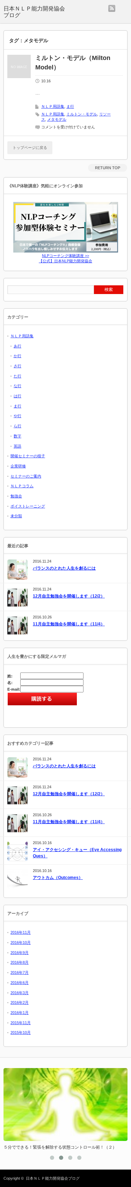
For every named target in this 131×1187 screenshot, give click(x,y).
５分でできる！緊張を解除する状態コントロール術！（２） (60, 1147)
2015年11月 (20, 1023)
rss (111, 8)
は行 (17, 396)
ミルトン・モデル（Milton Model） (72, 62)
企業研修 (18, 466)
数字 (17, 436)
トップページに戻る (30, 147)
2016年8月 (19, 962)
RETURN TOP (107, 168)
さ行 (17, 366)
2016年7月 (19, 972)
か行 (17, 356)
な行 (17, 386)
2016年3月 (19, 993)
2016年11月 (20, 932)
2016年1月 (19, 1013)
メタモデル (56, 119)
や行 (17, 416)
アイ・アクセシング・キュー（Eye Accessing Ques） (77, 853)
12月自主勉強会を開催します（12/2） (69, 596)
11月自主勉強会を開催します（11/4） (69, 624)
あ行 (17, 346)
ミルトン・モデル (81, 114)
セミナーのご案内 (25, 476)
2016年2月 (19, 1002)
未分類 (16, 516)
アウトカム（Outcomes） (58, 877)
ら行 (17, 426)
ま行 (70, 106)
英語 (17, 446)
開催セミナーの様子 (27, 456)
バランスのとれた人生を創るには (64, 568)
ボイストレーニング (27, 506)
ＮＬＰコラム (22, 486)
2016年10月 (20, 942)
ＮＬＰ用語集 (52, 106)
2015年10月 (20, 1032)
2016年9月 (19, 953)
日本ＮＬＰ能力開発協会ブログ (34, 12)
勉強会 (16, 496)
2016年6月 (19, 983)
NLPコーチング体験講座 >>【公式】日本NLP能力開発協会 (65, 258)
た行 (17, 376)
